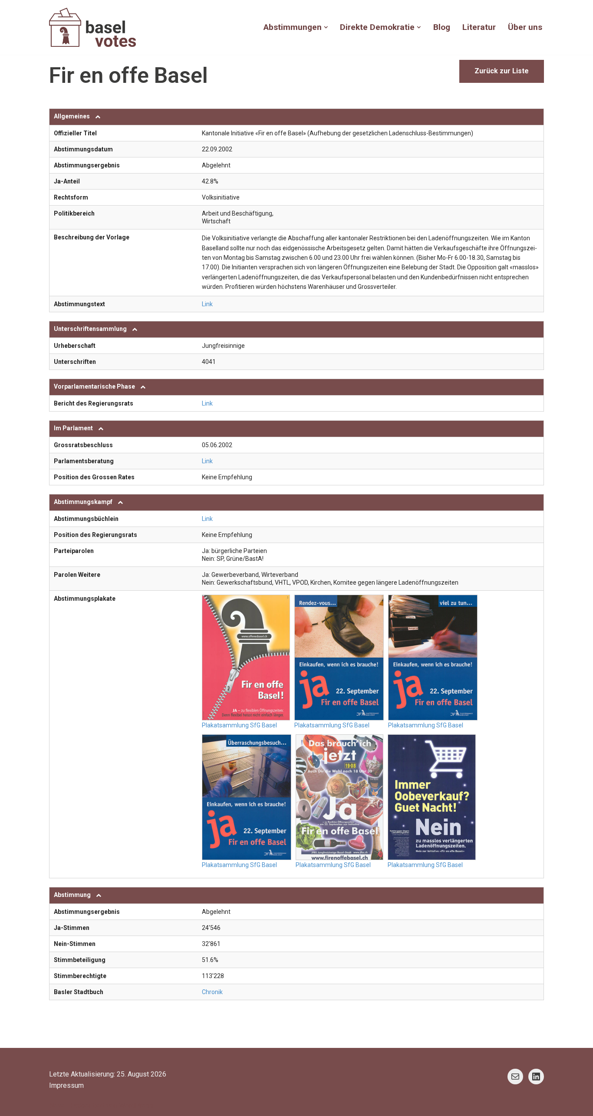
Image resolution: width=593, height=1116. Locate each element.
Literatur (479, 27)
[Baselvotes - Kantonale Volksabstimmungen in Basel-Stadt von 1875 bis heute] (92, 27)
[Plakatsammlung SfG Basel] (246, 657)
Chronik (212, 991)
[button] (326, 27)
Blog (441, 27)
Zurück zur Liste (501, 71)
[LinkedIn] (536, 1076)
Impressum (66, 1085)
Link (207, 304)
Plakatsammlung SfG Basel (239, 725)
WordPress (136, 1105)
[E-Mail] (515, 1076)
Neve (57, 1105)
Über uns (525, 27)
